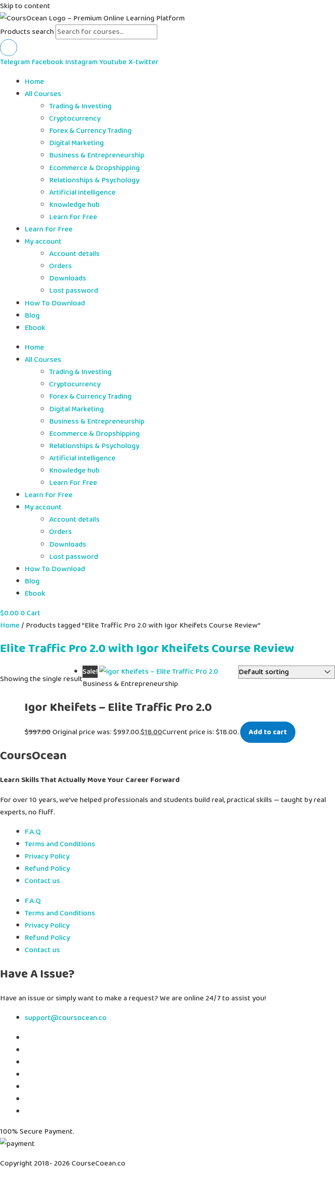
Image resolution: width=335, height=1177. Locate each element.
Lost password (73, 291)
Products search (28, 32)
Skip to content (25, 6)
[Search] (8, 47)
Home (34, 82)
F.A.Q (33, 832)
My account (43, 241)
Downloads (67, 278)
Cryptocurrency (74, 118)
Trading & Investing (80, 106)
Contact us (42, 881)
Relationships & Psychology (94, 180)
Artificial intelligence (82, 192)
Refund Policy (47, 869)
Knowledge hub (74, 205)
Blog (32, 315)
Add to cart (268, 732)
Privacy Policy (47, 856)
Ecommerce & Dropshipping (94, 168)
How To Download (55, 303)
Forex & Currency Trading (90, 131)
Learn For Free (73, 217)
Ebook (35, 328)
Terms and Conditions (60, 844)
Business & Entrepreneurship (97, 155)
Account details (74, 254)
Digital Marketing (76, 143)
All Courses (43, 94)
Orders (60, 266)
